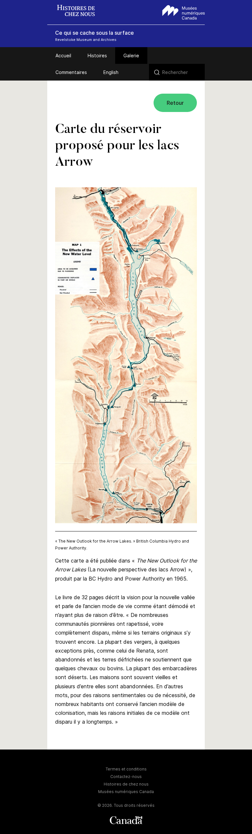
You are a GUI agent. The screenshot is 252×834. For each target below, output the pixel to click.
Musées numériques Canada (126, 791)
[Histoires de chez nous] (79, 11)
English (110, 72)
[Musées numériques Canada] (183, 11)
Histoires (97, 55)
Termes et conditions (126, 769)
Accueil (63, 55)
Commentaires (71, 72)
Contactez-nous (126, 776)
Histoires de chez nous (126, 784)
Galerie (131, 55)
